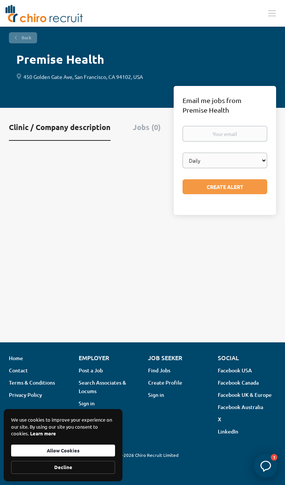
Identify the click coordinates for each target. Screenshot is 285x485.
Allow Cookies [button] (63, 450)
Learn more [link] (43, 433)
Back (26, 37)
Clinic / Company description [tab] (60, 127)
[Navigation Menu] (272, 13)
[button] (266, 466)
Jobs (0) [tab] (147, 127)
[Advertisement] (142, 278)
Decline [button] (63, 467)
